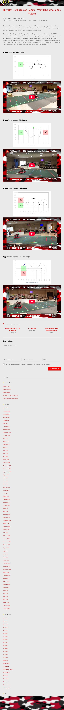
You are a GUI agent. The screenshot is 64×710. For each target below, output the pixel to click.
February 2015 (6, 526)
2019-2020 (5, 645)
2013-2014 (5, 630)
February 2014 (6, 535)
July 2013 (5, 551)
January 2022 (6, 444)
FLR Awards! (32, 328)
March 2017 (6, 496)
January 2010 (6, 608)
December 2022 (7, 432)
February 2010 (6, 605)
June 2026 (5, 408)
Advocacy (5, 660)
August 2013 (6, 548)
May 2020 (5, 481)
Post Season (6, 678)
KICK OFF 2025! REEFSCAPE (10, 399)
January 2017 (6, 502)
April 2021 (5, 456)
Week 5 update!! (7, 389)
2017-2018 (5, 642)
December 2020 (7, 466)
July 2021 (5, 447)
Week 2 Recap (6, 392)
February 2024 (6, 426)
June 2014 (5, 532)
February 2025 (6, 411)
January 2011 (6, 587)
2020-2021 (8, 20)
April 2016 (5, 511)
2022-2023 (5, 654)
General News (32, 20)
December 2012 (7, 569)
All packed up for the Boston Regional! (51, 329)
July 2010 (5, 590)
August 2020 (6, 475)
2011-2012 (5, 624)
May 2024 (5, 423)
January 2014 (6, 538)
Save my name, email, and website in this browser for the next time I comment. (28, 364)
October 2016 (6, 505)
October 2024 (6, 417)
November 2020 (7, 469)
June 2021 (5, 450)
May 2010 (5, 596)
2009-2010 (5, 618)
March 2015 (6, 523)
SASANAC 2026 (6, 386)
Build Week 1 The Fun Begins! (10, 395)
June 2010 (5, 593)
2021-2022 (5, 651)
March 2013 (6, 560)
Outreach (5, 675)
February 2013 (6, 563)
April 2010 (5, 599)
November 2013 (7, 542)
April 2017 (5, 493)
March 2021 (6, 459)
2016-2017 (5, 639)
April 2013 (5, 557)
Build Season (6, 663)
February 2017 (6, 499)
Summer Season (7, 685)
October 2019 (6, 487)
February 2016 (6, 514)
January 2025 (6, 414)
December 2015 (7, 520)
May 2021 (5, 453)
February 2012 (6, 575)
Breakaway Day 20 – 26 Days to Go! (12, 329)
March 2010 (6, 602)
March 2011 (6, 581)
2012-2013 (5, 627)
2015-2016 (5, 636)
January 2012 (6, 578)
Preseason (5, 682)
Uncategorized (6, 688)
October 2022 (6, 435)
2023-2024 (5, 657)
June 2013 (5, 554)
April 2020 (5, 484)
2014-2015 (5, 633)
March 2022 (6, 441)
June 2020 (5, 478)
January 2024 (6, 429)
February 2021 (6, 462)
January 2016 (6, 517)
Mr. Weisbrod (9, 18)
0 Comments (44, 20)
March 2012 (6, 572)
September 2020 (7, 472)
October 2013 (6, 545)
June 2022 (5, 438)
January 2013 (6, 566)
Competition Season (20, 20)
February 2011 (6, 584)
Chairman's (6, 666)
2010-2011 (5, 621)
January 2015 (6, 529)
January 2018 (6, 490)
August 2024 (6, 420)
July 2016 (5, 508)
